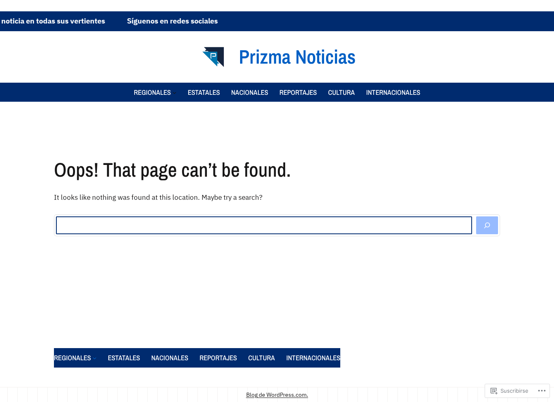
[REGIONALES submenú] (174, 92)
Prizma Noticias (297, 56)
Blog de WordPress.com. (277, 394)
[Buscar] (487, 225)
